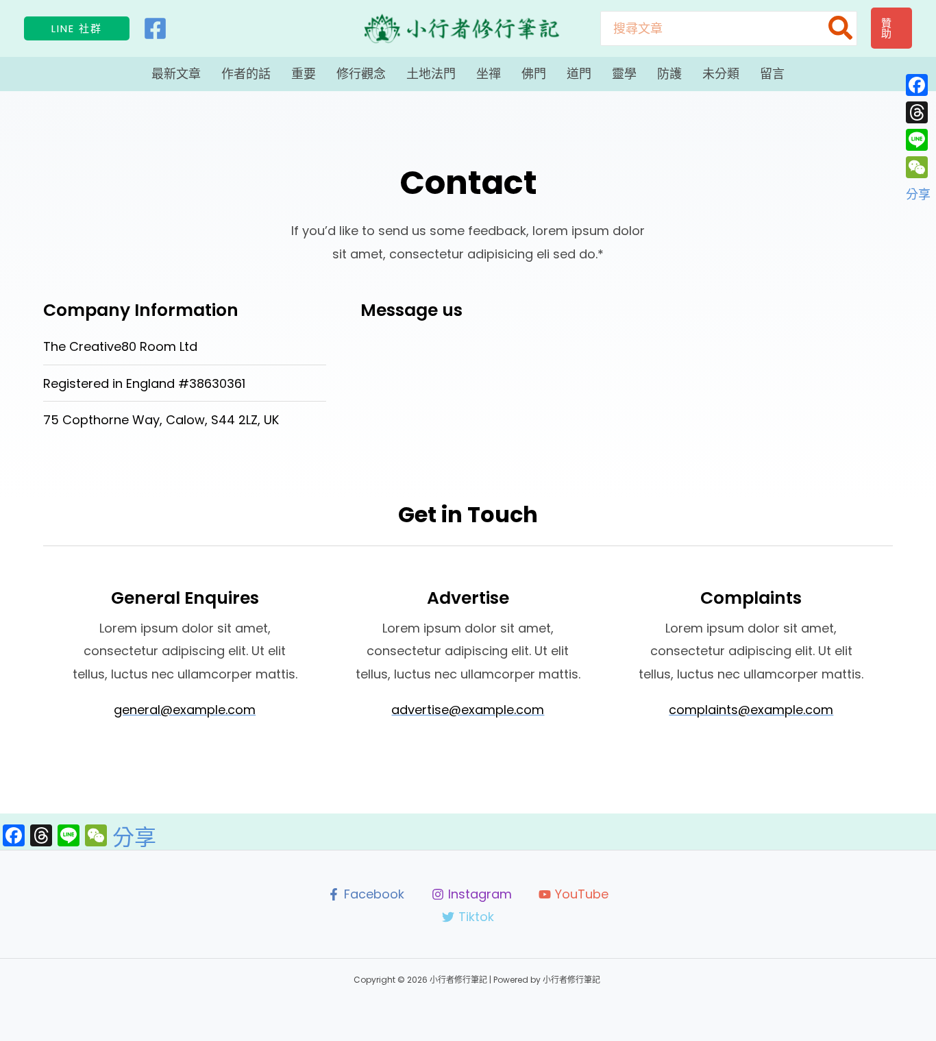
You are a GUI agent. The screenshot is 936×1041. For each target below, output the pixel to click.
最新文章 (176, 73)
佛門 (533, 73)
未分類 (720, 73)
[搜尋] (841, 28)
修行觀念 (361, 73)
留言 (772, 73)
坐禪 (488, 73)
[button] (77, 28)
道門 (579, 73)
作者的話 (246, 73)
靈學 (624, 73)
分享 (134, 837)
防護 (669, 73)
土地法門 (431, 73)
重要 (303, 73)
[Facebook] (155, 28)
